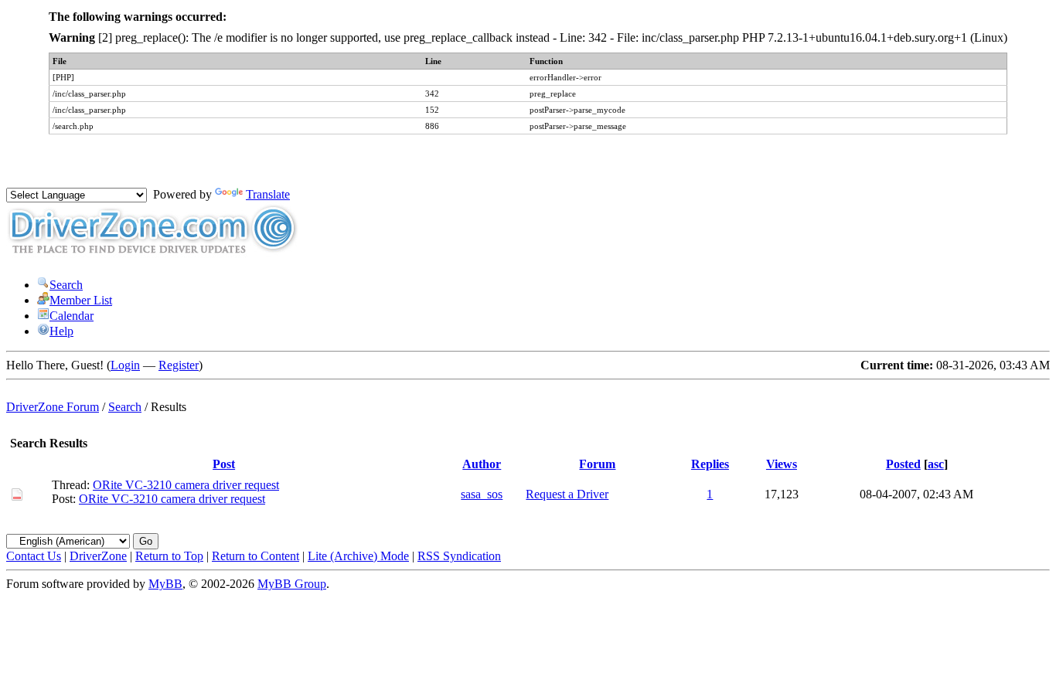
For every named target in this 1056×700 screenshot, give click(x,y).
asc (936, 464)
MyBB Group (291, 583)
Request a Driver (567, 494)
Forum (597, 464)
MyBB (165, 583)
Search (66, 284)
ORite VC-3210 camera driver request (186, 484)
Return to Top (169, 555)
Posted (903, 464)
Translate (268, 194)
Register (178, 365)
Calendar (71, 315)
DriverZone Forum (52, 406)
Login (125, 365)
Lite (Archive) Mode (358, 555)
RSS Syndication (459, 555)
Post (224, 464)
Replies (710, 464)
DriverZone (98, 555)
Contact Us (33, 555)
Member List (80, 300)
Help (61, 331)
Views (781, 464)
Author (481, 464)
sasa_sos (481, 494)
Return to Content (255, 555)
